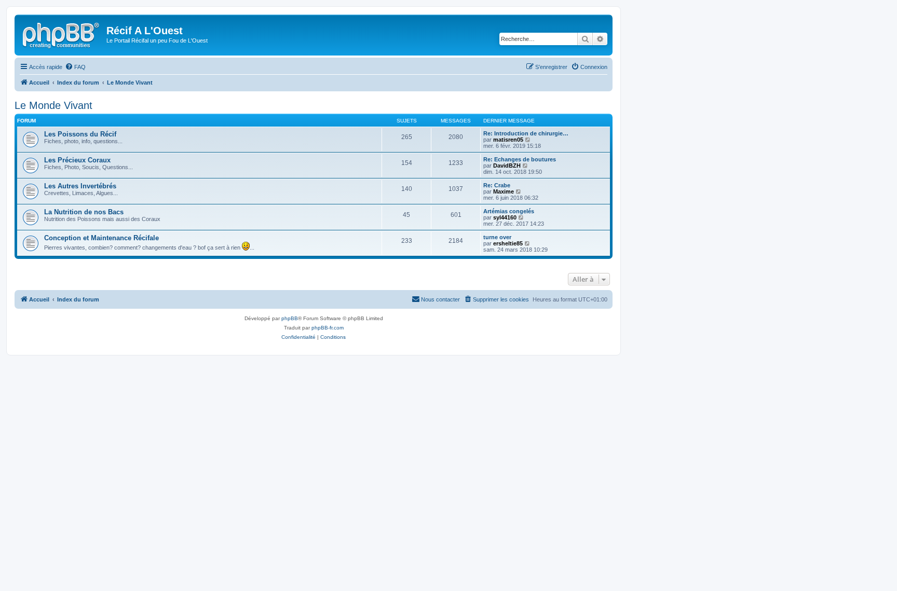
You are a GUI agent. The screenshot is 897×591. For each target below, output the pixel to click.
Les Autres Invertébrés (80, 186)
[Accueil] (61, 33)
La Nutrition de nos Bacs (84, 212)
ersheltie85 (508, 243)
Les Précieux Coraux (77, 160)
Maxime (503, 191)
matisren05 (508, 139)
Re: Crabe (496, 185)
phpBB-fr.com (327, 328)
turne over (497, 237)
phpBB (289, 318)
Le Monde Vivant (53, 105)
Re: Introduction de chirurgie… (525, 133)
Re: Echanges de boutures (519, 159)
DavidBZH (507, 165)
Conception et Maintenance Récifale (101, 238)
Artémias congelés (508, 211)
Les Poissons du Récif (80, 134)
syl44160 (505, 217)
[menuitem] (75, 67)
